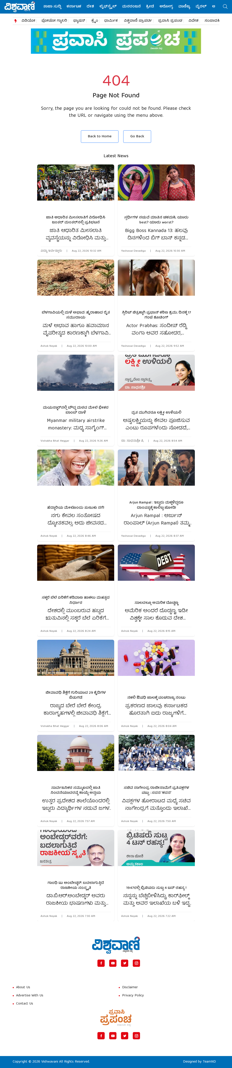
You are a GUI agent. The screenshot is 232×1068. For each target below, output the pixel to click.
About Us (23, 987)
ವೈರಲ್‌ (201, 7)
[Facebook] (101, 963)
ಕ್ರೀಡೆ (150, 7)
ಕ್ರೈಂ (94, 21)
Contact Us (24, 1004)
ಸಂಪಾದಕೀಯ (215, 21)
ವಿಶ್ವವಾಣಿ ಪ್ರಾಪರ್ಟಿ (138, 21)
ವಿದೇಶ (193, 21)
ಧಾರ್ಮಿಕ (111, 21)
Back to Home (99, 136)
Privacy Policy (133, 996)
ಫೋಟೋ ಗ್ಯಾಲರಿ (54, 21)
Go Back (137, 136)
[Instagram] (136, 963)
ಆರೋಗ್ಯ (166, 7)
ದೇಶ (90, 7)
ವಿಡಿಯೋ (28, 21)
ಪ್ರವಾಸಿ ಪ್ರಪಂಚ (170, 21)
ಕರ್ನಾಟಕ (74, 7)
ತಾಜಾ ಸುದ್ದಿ (52, 7)
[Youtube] (112, 963)
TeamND (209, 1062)
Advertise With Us (29, 996)
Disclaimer (130, 987)
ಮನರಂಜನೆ (131, 7)
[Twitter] (124, 963)
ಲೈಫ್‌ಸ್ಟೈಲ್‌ (108, 7)
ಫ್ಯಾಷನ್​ (79, 21)
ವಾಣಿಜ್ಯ (184, 7)
